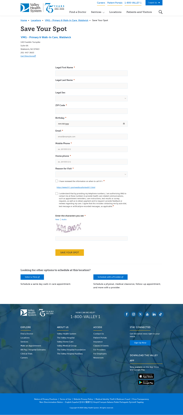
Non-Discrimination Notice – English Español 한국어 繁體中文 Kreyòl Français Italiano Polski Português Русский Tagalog (91, 402)
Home (24, 20)
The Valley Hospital (65, 338)
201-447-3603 (27, 52)
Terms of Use (65, 399)
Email (58, 130)
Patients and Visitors (139, 11)
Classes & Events (101, 346)
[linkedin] (154, 314)
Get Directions (28, 56)
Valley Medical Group (67, 346)
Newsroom (98, 357)
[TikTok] (161, 314)
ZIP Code (60, 105)
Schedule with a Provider (113, 278)
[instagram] (133, 314)
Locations (115, 11)
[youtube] (147, 314)
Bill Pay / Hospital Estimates (33, 349)
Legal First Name (64, 67)
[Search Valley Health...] (160, 12)
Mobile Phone (62, 143)
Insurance (98, 342)
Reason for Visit (63, 168)
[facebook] (126, 314)
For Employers (100, 353)
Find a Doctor (77, 11)
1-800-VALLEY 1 (85, 316)
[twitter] (140, 314)
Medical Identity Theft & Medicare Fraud (112, 399)
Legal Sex (60, 92)
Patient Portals (100, 338)
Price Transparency (140, 399)
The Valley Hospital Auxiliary (70, 353)
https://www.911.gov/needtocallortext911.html (76, 187)
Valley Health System (66, 334)
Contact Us (98, 334)
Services (96, 11)
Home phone (62, 156)
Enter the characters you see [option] (69, 215)
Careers (24, 357)
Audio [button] (64, 219)
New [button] (57, 219)
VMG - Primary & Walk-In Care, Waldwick (66, 20)
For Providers (99, 349)
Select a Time (34, 278)
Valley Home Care (65, 342)
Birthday (59, 118)
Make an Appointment (31, 346)
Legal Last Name (64, 80)
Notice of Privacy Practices (45, 399)
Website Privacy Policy (83, 399)
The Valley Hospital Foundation (71, 349)
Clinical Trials (26, 353)
